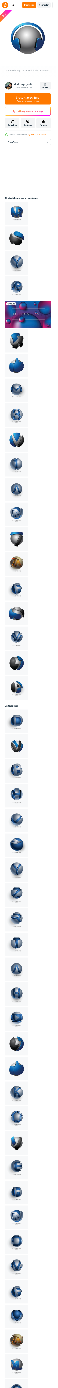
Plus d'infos (13, 142)
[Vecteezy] (5, 5)
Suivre (45, 87)
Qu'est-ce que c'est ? (37, 134)
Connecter (44, 5)
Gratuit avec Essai (27, 99)
